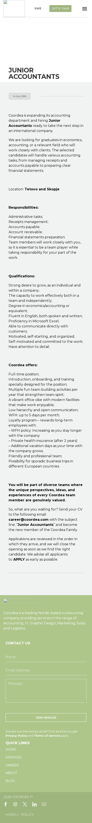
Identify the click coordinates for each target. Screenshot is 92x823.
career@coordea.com (29, 520)
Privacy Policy (16, 735)
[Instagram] (15, 804)
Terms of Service (47, 735)
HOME (10, 815)
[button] (85, 8)
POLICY (27, 815)
